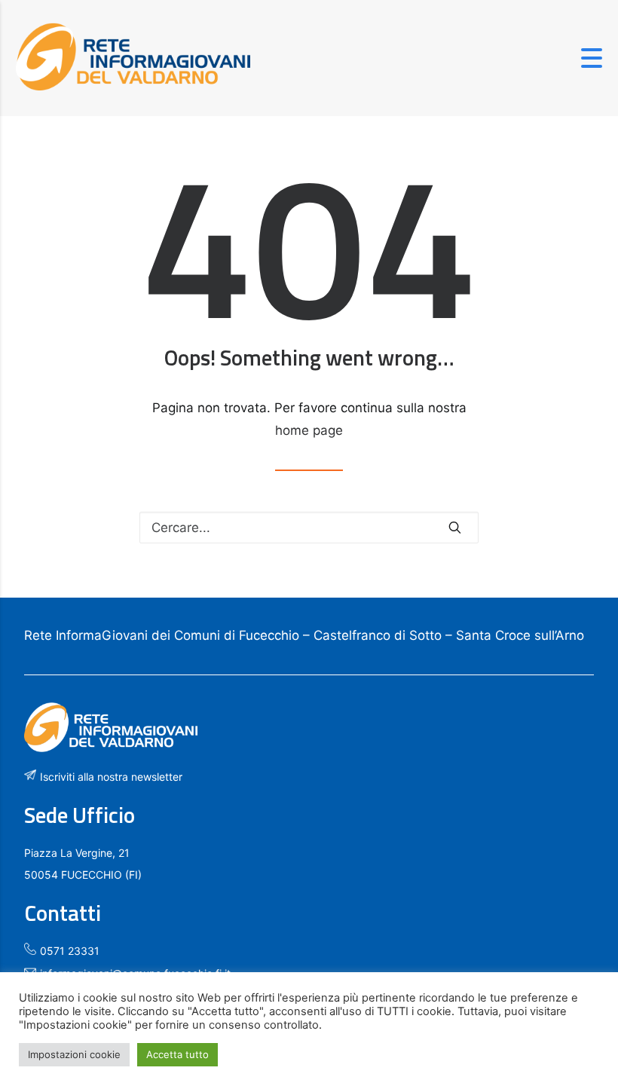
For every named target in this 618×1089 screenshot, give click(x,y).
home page (309, 430)
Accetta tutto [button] (177, 1054)
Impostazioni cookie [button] (74, 1054)
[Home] (133, 85)
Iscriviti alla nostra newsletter (111, 776)
